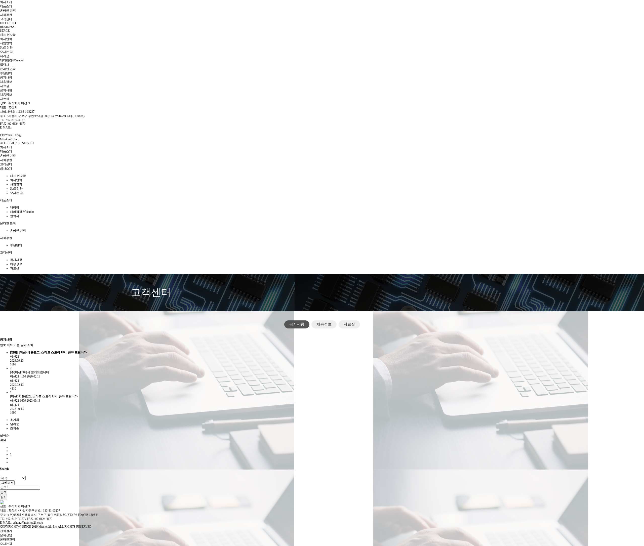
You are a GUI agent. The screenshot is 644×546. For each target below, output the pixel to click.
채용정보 (6, 81)
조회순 (14, 428)
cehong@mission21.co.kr (28, 127)
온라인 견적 (8, 10)
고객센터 (6, 19)
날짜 (23, 345)
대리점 (4, 56)
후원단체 (6, 73)
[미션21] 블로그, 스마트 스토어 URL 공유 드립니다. (44, 396)
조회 (30, 345)
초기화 (14, 420)
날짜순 (14, 424)
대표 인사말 (8, 34)
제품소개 (6, 6)
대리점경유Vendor (12, 60)
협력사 (4, 64)
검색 (4, 492)
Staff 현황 (6, 47)
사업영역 (6, 43)
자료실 (4, 86)
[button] (3, 440)
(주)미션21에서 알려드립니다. (30, 372)
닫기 (4, 497)
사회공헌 (6, 15)
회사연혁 (6, 39)
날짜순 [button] (4, 435)
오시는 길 (6, 52)
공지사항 (6, 77)
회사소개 (6, 2)
